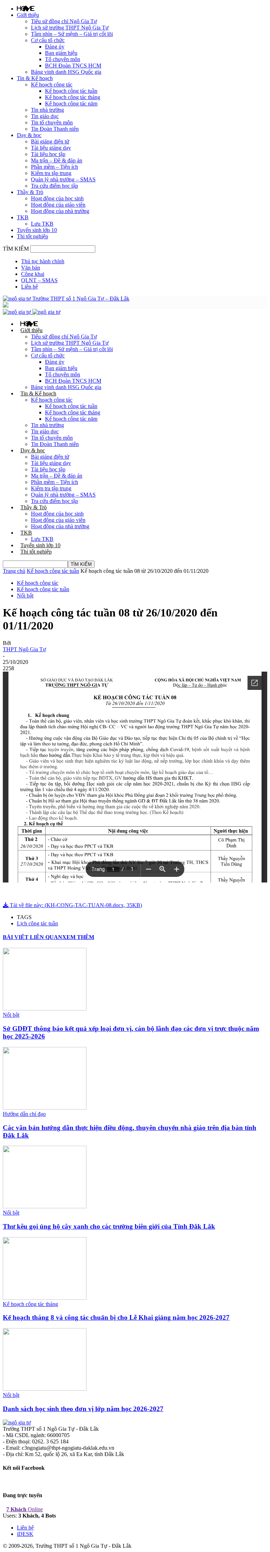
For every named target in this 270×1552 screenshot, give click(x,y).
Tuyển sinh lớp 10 (37, 230)
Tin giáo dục (45, 116)
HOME (25, 8)
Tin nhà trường (47, 110)
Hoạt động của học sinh (57, 198)
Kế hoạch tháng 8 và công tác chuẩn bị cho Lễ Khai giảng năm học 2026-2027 (116, 1317)
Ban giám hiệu (61, 53)
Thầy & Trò (30, 192)
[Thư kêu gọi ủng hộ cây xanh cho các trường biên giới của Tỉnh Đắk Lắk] (44, 1206)
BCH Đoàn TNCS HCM (73, 66)
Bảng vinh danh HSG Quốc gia (66, 72)
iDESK (25, 1534)
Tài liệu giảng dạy (51, 148)
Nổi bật (25, 596)
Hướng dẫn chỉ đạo (24, 1114)
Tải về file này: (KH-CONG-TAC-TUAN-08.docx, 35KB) (75, 905)
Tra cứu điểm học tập (54, 186)
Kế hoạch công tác (51, 85)
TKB (22, 217)
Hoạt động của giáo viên (58, 205)
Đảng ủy (54, 47)
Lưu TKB (42, 224)
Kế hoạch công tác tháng (72, 97)
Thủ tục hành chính (42, 261)
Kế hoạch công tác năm (71, 103)
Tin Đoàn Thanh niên (55, 129)
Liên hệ (29, 287)
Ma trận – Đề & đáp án (56, 160)
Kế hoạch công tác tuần (71, 91)
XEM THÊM (78, 937)
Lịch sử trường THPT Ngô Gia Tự (70, 28)
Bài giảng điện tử (50, 141)
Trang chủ (14, 571)
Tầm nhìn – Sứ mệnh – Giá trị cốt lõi (72, 34)
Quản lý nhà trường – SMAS (63, 179)
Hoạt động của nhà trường (60, 211)
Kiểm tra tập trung (51, 173)
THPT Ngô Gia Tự (24, 649)
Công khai (32, 274)
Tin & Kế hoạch (35, 78)
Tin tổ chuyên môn (52, 122)
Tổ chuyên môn (62, 59)
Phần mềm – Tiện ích (54, 167)
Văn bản (30, 268)
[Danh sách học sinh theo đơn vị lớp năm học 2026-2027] (44, 1389)
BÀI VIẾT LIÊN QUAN (32, 937)
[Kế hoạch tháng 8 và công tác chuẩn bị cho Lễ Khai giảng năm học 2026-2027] (44, 1298)
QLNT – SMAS (39, 280)
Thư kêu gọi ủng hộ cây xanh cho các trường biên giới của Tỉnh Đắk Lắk (109, 1226)
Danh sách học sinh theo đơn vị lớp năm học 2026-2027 (83, 1408)
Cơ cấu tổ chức (48, 40)
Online (24, 1509)
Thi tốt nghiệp (32, 236)
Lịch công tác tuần (37, 923)
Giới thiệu (28, 15)
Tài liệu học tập (48, 154)
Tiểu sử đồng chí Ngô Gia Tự (64, 21)
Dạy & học (29, 135)
